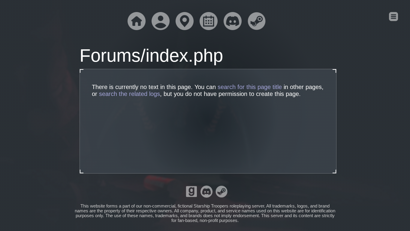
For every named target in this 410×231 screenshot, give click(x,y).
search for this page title (250, 87)
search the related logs (129, 94)
